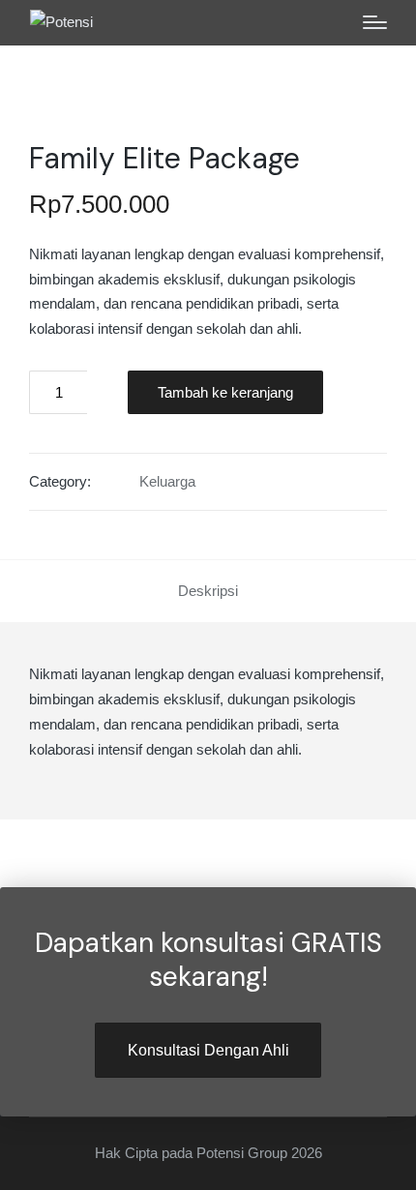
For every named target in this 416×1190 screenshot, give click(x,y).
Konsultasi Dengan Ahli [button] (208, 1049)
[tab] (208, 591)
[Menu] (375, 22)
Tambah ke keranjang (225, 392)
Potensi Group (241, 1153)
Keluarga (167, 481)
